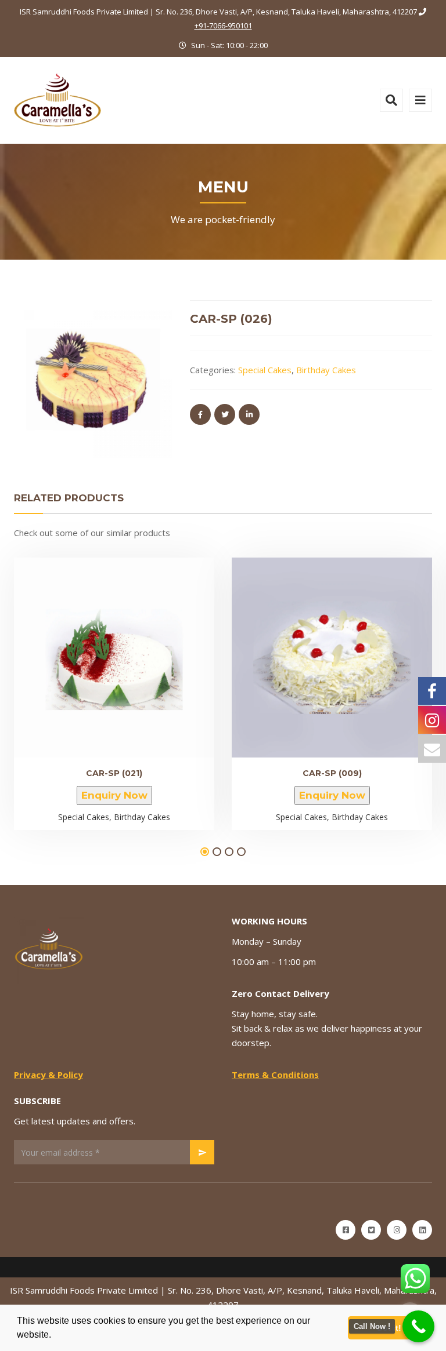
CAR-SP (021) (114, 773)
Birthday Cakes (326, 370)
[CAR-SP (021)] (94, 653)
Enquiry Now (114, 795)
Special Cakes (265, 370)
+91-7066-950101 (223, 25)
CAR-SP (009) (332, 773)
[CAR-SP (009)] (312, 653)
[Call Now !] (418, 1326)
